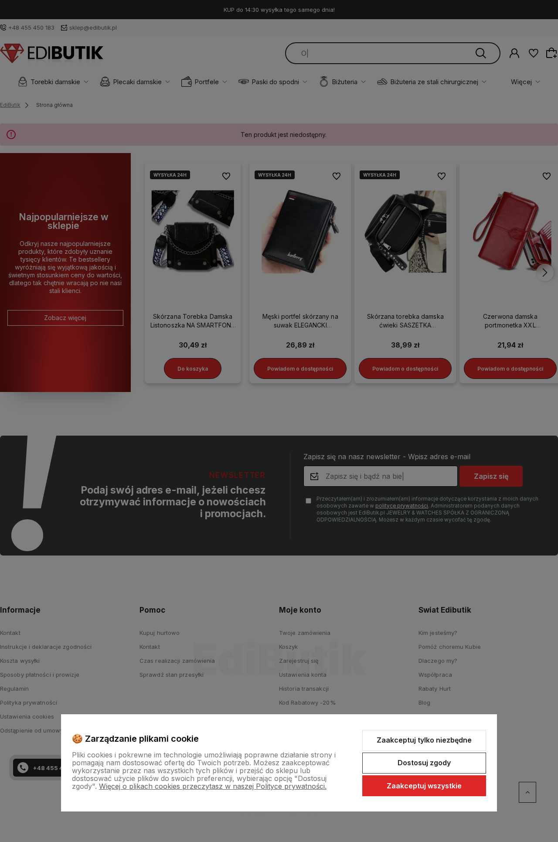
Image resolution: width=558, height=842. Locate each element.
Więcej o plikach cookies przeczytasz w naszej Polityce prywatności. (213, 786)
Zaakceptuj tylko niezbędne (424, 740)
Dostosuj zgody (424, 762)
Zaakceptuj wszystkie (424, 785)
